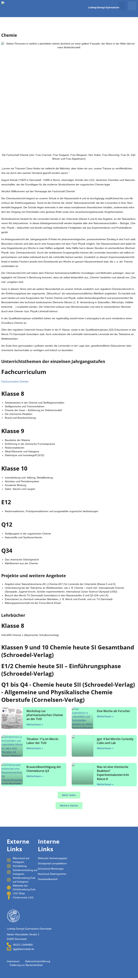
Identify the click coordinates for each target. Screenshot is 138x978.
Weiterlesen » (34, 724)
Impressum (13, 961)
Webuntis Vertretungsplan (52, 858)
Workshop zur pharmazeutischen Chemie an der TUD (44, 715)
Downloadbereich (48, 879)
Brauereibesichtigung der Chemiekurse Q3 (43, 769)
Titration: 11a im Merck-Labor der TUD (42, 741)
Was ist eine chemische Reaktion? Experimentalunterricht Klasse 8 (113, 773)
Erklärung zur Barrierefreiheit (26, 965)
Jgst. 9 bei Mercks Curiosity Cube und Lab (115, 741)
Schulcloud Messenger (51, 868)
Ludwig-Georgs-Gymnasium (103, 7)
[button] (122, 5)
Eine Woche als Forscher (113, 711)
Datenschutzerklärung (37, 961)
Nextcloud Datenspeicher (52, 873)
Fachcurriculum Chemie (14, 381)
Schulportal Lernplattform (52, 863)
